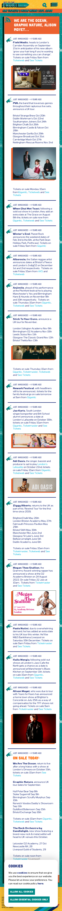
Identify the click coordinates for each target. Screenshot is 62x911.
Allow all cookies (21, 891)
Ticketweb (18, 60)
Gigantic (22, 192)
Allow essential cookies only (29, 899)
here (40, 883)
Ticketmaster (30, 371)
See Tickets (36, 60)
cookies (22, 872)
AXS (40, 271)
